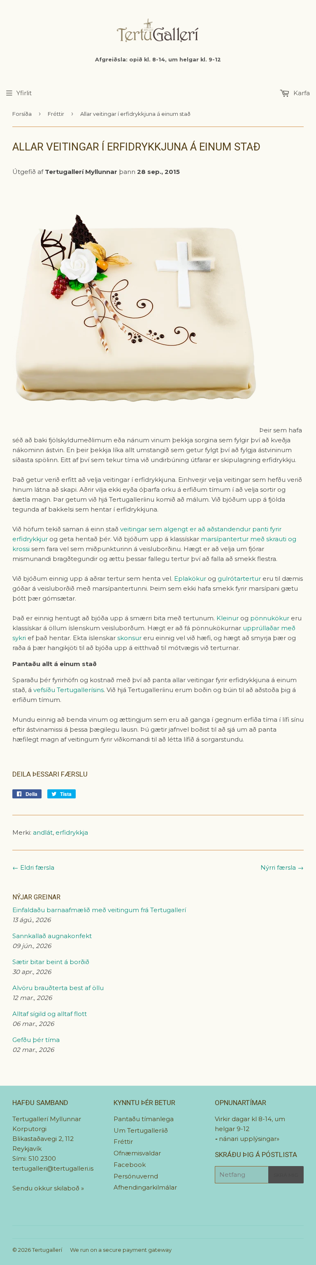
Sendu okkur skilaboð (46, 1188)
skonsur (130, 638)
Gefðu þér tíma (36, 1040)
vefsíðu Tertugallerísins (68, 690)
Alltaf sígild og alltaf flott (49, 1014)
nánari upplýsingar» (249, 1139)
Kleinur (228, 618)
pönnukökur (270, 618)
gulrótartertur (240, 578)
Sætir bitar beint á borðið (50, 962)
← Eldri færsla (33, 867)
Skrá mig (286, 1175)
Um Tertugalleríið (141, 1130)
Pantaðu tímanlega (144, 1119)
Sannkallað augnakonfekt (52, 936)
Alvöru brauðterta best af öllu (58, 988)
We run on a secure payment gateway (121, 1249)
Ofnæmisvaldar (137, 1153)
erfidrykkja (72, 832)
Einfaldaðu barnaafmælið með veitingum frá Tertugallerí (99, 910)
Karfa (301, 93)
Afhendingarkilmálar (145, 1187)
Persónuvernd (136, 1176)
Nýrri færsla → (282, 867)
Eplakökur (190, 578)
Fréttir (56, 113)
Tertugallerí (47, 1249)
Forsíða (22, 113)
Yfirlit (24, 93)
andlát (43, 832)
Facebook (130, 1165)
